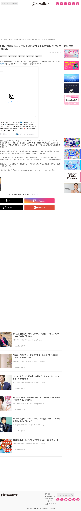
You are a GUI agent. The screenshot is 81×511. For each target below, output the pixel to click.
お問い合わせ (49, 498)
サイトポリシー (50, 501)
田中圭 (39, 56)
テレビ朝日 (13, 56)
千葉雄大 (30, 56)
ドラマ (22, 56)
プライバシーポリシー (50, 503)
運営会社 (48, 494)
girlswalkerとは (50, 496)
